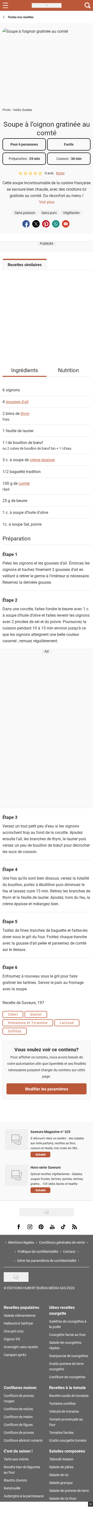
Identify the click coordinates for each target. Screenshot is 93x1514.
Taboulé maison (61, 1459)
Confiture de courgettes (67, 1377)
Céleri (13, 1014)
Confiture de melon (18, 1416)
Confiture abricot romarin (23, 1440)
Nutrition (68, 370)
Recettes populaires (21, 1307)
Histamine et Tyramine (28, 1022)
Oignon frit (12, 1339)
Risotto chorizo (15, 1480)
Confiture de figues (18, 1424)
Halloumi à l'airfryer (18, 1323)
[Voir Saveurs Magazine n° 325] (16, 1139)
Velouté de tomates (64, 1411)
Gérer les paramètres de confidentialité (46, 1260)
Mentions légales (21, 1242)
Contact (69, 1251)
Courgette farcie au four (67, 1334)
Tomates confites (62, 1403)
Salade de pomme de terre (69, 1490)
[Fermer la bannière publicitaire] (90, 1507)
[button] (58, 1155)
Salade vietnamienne (19, 1315)
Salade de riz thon (62, 1498)
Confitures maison (20, 1387)
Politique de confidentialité (38, 1251)
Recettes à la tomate (67, 1387)
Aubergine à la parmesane (24, 1496)
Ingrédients (24, 370)
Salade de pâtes (61, 1467)
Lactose (67, 1022)
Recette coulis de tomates (69, 1395)
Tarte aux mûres (16, 1459)
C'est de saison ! (18, 1450)
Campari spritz (15, 1354)
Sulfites (14, 1031)
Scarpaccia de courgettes (68, 1355)
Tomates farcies (61, 1432)
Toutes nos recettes (20, 17)
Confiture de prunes (19, 1432)
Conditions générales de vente (62, 1242)
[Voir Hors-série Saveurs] (16, 1175)
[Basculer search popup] (87, 5)
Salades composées (67, 1450)
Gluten (36, 1014)
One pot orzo (14, 1331)
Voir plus (46, 201)
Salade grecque (61, 1482)
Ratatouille (12, 1488)
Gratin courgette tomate (67, 1440)
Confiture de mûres (18, 1409)
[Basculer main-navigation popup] (5, 5)
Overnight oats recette (21, 1347)
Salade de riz (58, 1474)
